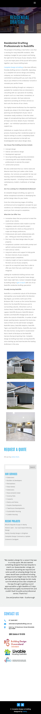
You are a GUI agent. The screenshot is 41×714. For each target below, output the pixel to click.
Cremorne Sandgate (11, 539)
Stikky (25, 711)
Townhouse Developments (16, 508)
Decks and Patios (12, 502)
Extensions (10, 477)
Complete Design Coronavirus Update (17, 536)
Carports (10, 499)
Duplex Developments (14, 505)
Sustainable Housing (14, 511)
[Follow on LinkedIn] (22, 704)
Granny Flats (11, 496)
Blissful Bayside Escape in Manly (16, 525)
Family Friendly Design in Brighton (16, 533)
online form (15, 457)
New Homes (11, 487)
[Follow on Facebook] (18, 704)
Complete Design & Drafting (13, 67)
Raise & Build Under (13, 493)
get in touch (21, 283)
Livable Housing (12, 514)
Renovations (11, 484)
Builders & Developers (14, 480)
